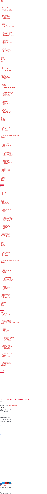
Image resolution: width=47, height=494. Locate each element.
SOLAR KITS (5, 144)
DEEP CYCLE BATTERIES (7, 91)
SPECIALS (2, 57)
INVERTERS (4, 43)
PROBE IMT (4, 6)
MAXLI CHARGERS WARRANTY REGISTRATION (11, 135)
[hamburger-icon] (2, 310)
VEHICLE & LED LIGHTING (6, 169)
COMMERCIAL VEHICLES (6, 51)
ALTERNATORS (4, 23)
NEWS (2, 56)
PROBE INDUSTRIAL (5, 7)
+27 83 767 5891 (5, 411)
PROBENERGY (3, 116)
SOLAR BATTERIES (6, 19)
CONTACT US (3, 59)
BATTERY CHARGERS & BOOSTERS (8, 35)
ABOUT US (2, 1)
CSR (2, 8)
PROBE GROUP (4, 66)
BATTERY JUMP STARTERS (7, 39)
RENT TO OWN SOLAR (5, 2)
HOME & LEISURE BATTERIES (8, 31)
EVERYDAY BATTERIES (7, 27)
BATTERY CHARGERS (6, 161)
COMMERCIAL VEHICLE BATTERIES (9, 26)
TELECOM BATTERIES (6, 34)
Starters (15, 405)
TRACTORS (4, 53)
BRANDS (2, 136)
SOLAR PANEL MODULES (7, 83)
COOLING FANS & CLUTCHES (7, 42)
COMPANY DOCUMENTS (6, 127)
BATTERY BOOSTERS (6, 36)
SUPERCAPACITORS (6, 18)
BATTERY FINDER (4, 48)
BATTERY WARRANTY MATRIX (8, 10)
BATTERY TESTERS (6, 40)
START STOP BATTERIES (7, 152)
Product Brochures (5, 15)
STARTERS (4, 44)
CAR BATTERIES (5, 25)
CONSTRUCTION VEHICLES (6, 52)
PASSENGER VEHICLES (6, 49)
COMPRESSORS (4, 41)
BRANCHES (3, 58)
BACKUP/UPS (5, 17)
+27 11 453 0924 (5, 410)
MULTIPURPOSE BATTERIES (7, 32)
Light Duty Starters (11, 405)
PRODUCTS (3, 14)
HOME (2, 0)
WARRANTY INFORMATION (6, 9)
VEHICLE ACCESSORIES (6, 108)
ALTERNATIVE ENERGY (6, 16)
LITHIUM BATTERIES (6, 33)
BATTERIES (4, 24)
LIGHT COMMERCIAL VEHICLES (7, 50)
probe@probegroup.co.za (6, 417)
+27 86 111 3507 (8, 409)
